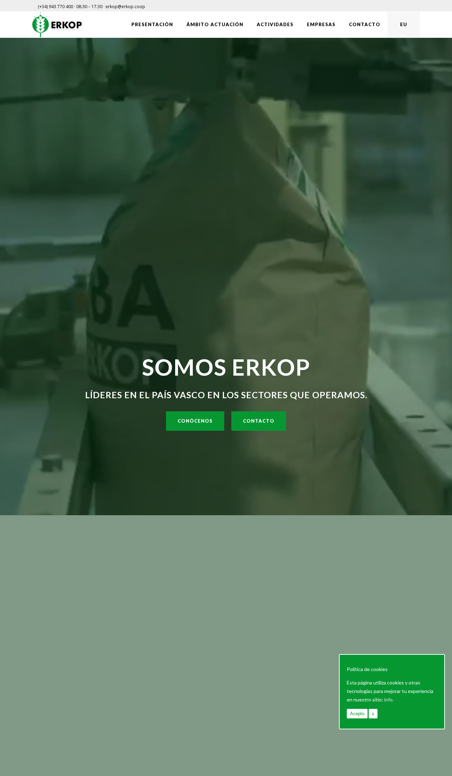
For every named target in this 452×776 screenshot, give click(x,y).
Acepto (357, 713)
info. (389, 699)
